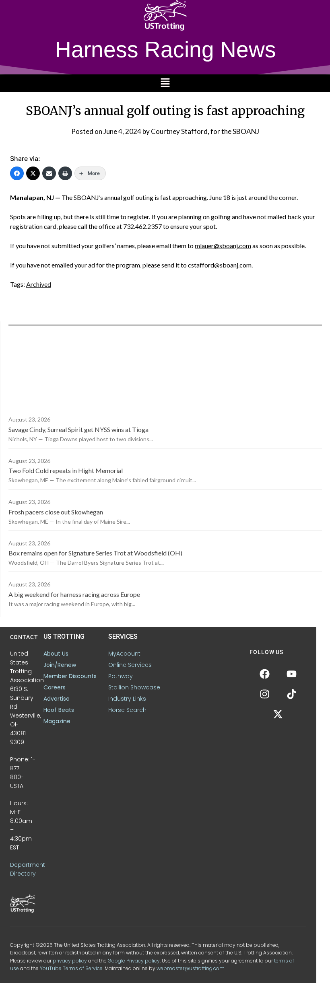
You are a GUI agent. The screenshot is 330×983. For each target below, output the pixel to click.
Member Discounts (70, 676)
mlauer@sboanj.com (223, 245)
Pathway (120, 676)
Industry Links (127, 699)
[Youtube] (291, 674)
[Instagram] (264, 694)
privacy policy (70, 960)
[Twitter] (33, 173)
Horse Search (127, 710)
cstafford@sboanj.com (220, 265)
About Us (55, 654)
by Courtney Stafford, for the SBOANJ (200, 131)
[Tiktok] (291, 694)
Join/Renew (59, 665)
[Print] (65, 173)
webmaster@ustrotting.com (191, 968)
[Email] (49, 173)
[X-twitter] (278, 714)
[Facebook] (17, 173)
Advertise (56, 699)
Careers (54, 687)
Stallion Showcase (134, 687)
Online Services (130, 665)
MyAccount (124, 654)
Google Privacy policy (134, 960)
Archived (38, 284)
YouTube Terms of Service (71, 968)
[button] (165, 83)
